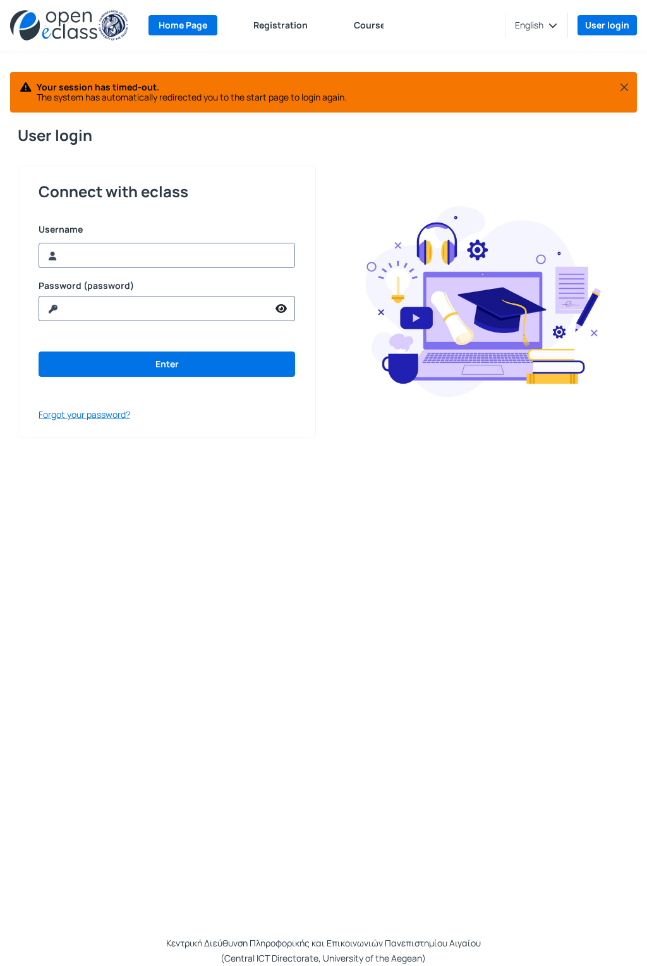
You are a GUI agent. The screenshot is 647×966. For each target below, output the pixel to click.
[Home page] (69, 25)
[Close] (624, 87)
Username (61, 229)
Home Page (183, 25)
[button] (536, 25)
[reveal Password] (281, 308)
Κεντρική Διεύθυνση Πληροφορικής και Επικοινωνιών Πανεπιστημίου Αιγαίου (323, 943)
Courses (372, 25)
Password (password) (86, 286)
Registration (280, 25)
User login (607, 25)
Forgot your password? (84, 414)
